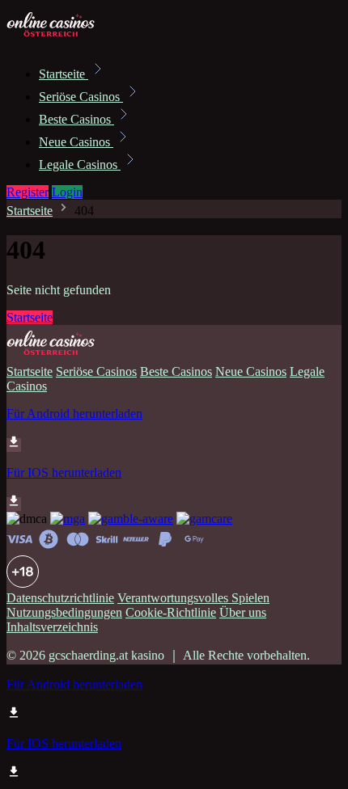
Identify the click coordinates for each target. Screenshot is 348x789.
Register (27, 192)
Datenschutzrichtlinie (60, 598)
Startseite (63, 74)
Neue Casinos (76, 142)
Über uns (242, 612)
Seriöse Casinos (81, 96)
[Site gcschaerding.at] (61, 38)
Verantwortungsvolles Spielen (193, 598)
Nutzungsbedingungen (64, 612)
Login (67, 192)
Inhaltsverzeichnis (52, 627)
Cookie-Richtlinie (170, 612)
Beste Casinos (76, 119)
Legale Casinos (80, 164)
